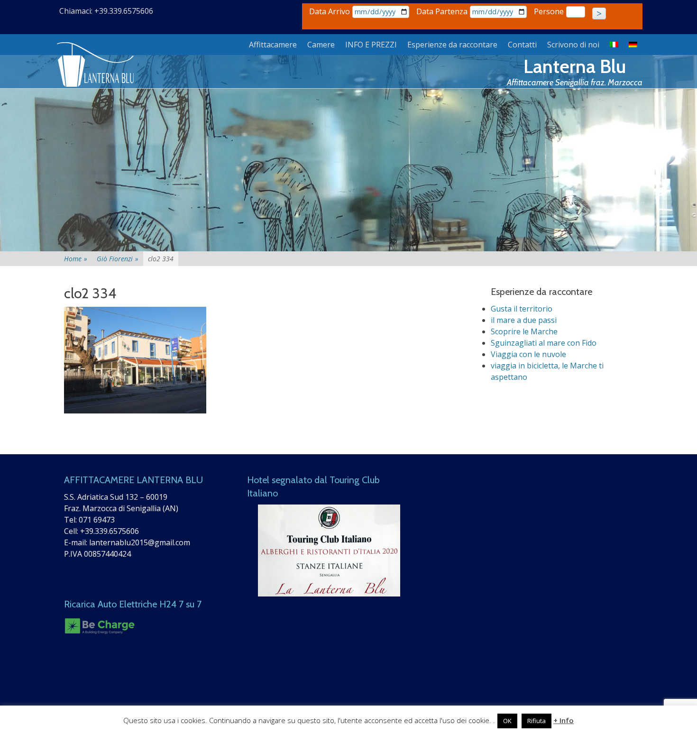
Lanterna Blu (574, 66)
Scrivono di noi (573, 44)
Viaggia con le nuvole (528, 354)
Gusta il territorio (521, 308)
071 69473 (97, 519)
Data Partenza (442, 11)
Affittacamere (273, 44)
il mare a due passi (524, 320)
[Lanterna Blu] (96, 65)
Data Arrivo (329, 11)
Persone (549, 11)
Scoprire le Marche (524, 331)
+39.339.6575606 (109, 531)
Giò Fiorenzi (117, 258)
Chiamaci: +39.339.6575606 (106, 11)
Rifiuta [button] (536, 720)
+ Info (563, 720)
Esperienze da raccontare (452, 44)
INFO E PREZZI (371, 44)
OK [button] (507, 720)
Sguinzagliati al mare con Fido (543, 343)
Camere (321, 44)
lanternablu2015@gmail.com (139, 542)
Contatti (522, 44)
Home (75, 258)
